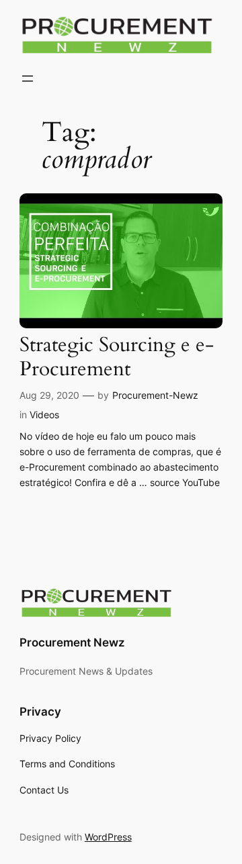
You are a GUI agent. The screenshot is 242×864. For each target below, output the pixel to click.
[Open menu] (27, 78)
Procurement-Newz (155, 395)
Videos (44, 414)
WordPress (108, 837)
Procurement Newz (72, 642)
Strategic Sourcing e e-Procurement (116, 357)
